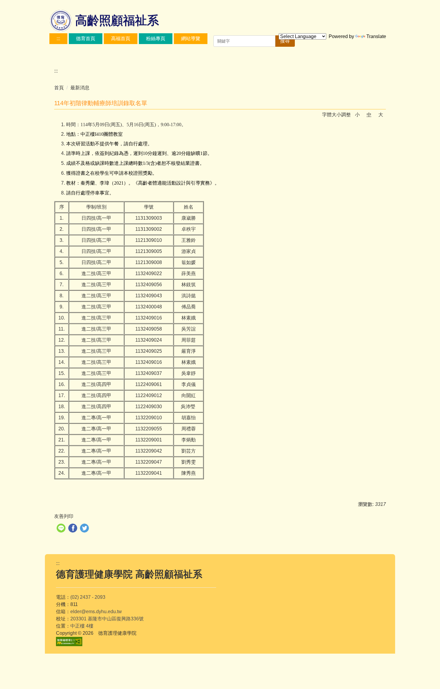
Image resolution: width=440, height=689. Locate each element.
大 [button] (380, 114)
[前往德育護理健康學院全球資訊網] (61, 21)
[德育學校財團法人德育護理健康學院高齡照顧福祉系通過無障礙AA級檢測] (69, 641)
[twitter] (85, 529)
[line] (62, 529)
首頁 (59, 87)
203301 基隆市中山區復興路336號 (107, 618)
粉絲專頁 (155, 38)
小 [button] (357, 114)
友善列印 (63, 516)
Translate (376, 36)
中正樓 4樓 (81, 625)
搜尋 (285, 40)
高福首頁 (120, 38)
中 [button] (369, 114)
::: (58, 38)
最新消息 (79, 87)
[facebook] (73, 529)
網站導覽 (190, 38)
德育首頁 (85, 38)
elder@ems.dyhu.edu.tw (96, 611)
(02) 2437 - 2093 (87, 597)
